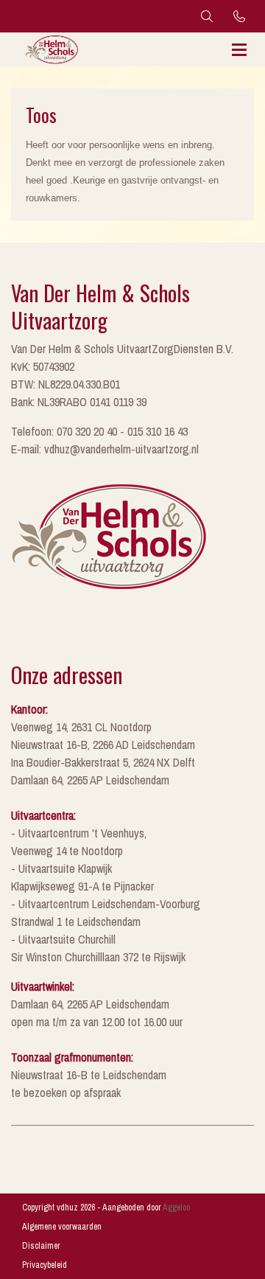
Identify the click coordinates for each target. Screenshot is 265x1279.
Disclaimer (41, 1246)
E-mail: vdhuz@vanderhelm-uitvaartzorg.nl (105, 449)
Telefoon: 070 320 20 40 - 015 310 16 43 (99, 431)
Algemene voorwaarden (62, 1227)
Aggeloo (176, 1207)
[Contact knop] (239, 16)
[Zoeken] (206, 16)
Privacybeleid (44, 1265)
